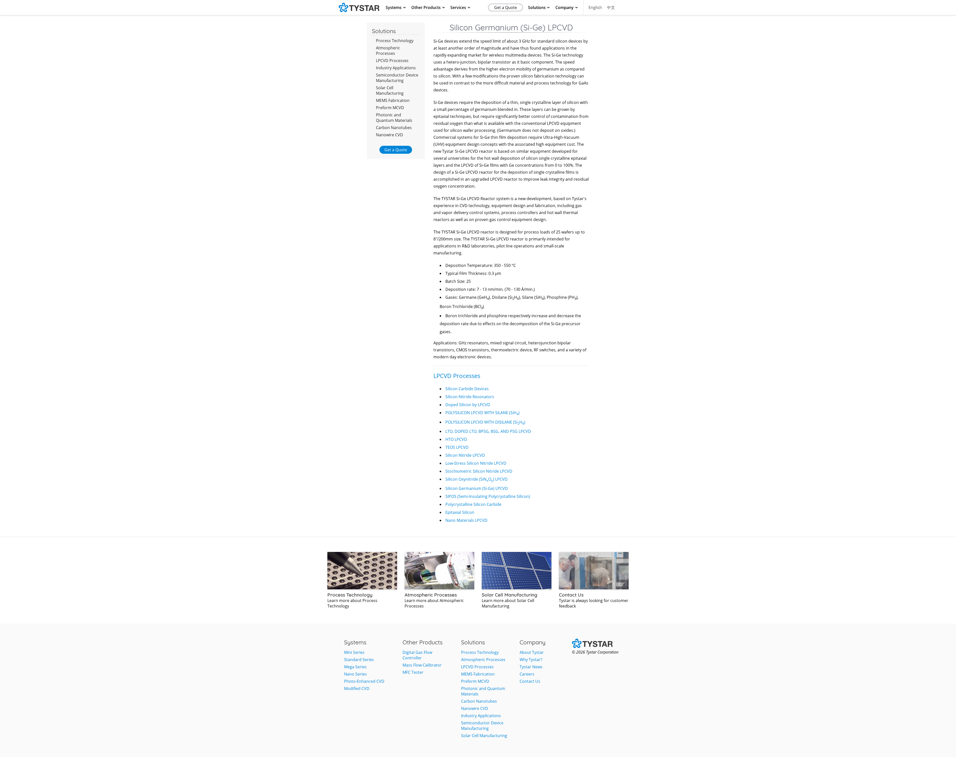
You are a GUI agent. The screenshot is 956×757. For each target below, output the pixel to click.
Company (564, 7)
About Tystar (532, 652)
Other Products (426, 7)
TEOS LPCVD (457, 447)
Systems (394, 7)
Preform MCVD (390, 107)
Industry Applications (396, 68)
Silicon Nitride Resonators (469, 396)
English (595, 7)
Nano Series (355, 674)
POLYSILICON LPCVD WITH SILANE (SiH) (482, 412)
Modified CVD (356, 688)
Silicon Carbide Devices (467, 388)
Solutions (537, 7)
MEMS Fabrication (393, 100)
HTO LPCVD (456, 439)
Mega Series (355, 667)
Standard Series (359, 659)
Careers (527, 674)
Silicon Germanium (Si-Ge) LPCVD (476, 488)
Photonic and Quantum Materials (394, 117)
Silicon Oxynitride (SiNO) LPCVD (476, 479)
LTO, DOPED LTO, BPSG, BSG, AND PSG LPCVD (488, 431)
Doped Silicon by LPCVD (467, 404)
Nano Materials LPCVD (466, 520)
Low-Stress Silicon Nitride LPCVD (475, 463)
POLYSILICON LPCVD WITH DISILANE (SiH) (485, 422)
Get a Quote (505, 7)
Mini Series (354, 652)
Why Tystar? (531, 659)
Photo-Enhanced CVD (364, 681)
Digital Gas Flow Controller (417, 655)
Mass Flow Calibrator (422, 665)
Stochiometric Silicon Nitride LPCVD (478, 471)
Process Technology (395, 40)
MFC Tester (413, 672)
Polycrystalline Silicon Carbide (473, 504)
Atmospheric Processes (388, 50)
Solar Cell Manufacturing (390, 90)
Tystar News (531, 667)
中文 (611, 7)
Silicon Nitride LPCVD (465, 455)
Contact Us (530, 681)
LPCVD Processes (392, 60)
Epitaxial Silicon (459, 512)
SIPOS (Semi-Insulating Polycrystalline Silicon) (487, 496)
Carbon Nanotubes (394, 127)
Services (458, 7)
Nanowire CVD (389, 135)
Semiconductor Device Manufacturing (397, 77)
